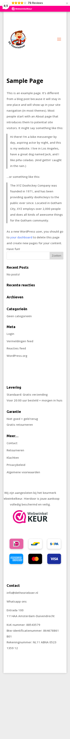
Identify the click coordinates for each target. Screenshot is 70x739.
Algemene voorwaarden (23, 472)
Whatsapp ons (17, 601)
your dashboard (21, 237)
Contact (12, 443)
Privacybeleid (16, 465)
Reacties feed (16, 348)
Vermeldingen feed (20, 341)
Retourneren (15, 450)
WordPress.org (17, 356)
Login (10, 334)
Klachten (13, 457)
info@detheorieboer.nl (22, 593)
